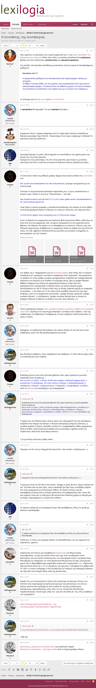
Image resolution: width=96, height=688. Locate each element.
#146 (91, 268)
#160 (91, 642)
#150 (91, 371)
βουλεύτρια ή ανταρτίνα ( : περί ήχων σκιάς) (38, 649)
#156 (91, 549)
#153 (91, 469)
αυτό (43, 566)
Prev (6, 45)
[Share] (87, 50)
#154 (91, 503)
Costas (5, 41)
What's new (28, 24)
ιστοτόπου (88, 175)
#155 (91, 525)
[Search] (92, 24)
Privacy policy (74, 681)
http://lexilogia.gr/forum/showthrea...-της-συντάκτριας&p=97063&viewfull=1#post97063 (40, 605)
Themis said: (26, 626)
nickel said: (26, 474)
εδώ (80, 563)
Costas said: (26, 399)
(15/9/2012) (50, 99)
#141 (91, 50)
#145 (91, 171)
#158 (91, 600)
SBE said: (25, 529)
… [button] (14, 45)
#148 (91, 326)
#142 (91, 105)
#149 (91, 350)
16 (37, 45)
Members (42, 24)
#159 (91, 621)
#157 (91, 577)
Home (5, 24)
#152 (91, 445)
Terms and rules (61, 681)
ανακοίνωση (60, 552)
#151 (91, 394)
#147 (91, 305)
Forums (15, 24)
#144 (91, 150)
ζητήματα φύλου (30, 41)
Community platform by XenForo (48, 686)
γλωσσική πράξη (60, 272)
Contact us (49, 681)
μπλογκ (30, 388)
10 (29, 45)
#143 (91, 129)
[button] (34, 24)
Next (42, 45)
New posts (5, 28)
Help (82, 681)
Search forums (16, 28)
